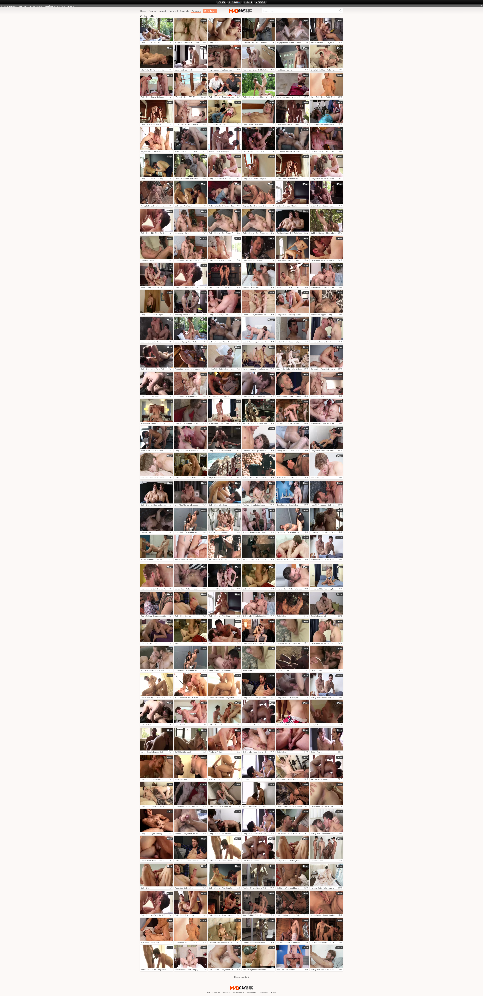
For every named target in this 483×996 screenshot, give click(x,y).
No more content (241, 977)
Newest (162, 10)
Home (143, 10)
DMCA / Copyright (213, 992)
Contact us (226, 992)
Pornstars (196, 10)
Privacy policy (251, 992)
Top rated (173, 10)
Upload (273, 992)
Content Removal (238, 992)
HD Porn (248, 2)
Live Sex (221, 2)
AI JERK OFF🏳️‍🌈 (234, 2)
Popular (152, 10)
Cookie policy (263, 992)
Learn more (70, 6)
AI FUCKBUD (260, 2)
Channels (184, 10)
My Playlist (209, 11)
